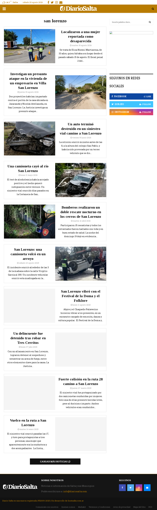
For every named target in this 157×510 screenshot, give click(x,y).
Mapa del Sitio (139, 507)
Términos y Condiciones (99, 507)
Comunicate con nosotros (47, 507)
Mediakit (82, 507)
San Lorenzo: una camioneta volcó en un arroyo (28, 254)
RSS (150, 507)
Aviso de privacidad (121, 507)
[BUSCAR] (150, 22)
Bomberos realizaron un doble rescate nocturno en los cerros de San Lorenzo (80, 212)
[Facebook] (122, 487)
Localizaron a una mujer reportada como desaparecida (80, 36)
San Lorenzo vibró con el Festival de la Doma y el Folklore (80, 296)
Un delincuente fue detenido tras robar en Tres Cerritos (28, 338)
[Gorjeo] (130, 487)
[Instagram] (139, 487)
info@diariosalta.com (75, 491)
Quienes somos (68, 507)
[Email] (147, 487)
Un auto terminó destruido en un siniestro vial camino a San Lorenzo (80, 128)
